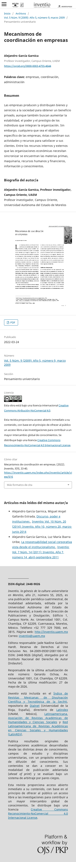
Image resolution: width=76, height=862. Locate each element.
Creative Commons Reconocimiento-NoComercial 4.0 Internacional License (38, 813)
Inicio (7, 13)
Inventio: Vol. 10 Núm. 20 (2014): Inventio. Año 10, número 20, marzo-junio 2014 (42, 527)
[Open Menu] (4, 4)
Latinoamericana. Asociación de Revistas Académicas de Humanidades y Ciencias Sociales (38, 718)
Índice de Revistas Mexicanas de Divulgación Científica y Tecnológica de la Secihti (38, 697)
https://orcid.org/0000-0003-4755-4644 (27, 66)
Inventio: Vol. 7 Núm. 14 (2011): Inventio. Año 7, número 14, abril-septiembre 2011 (40, 552)
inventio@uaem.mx (32, 636)
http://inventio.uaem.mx (51, 632)
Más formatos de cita (19, 485)
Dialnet (35, 706)
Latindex (62, 710)
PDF (12, 322)
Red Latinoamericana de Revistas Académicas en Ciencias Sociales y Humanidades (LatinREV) (38, 728)
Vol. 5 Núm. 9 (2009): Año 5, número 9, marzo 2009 (34, 17)
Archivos (21, 13)
